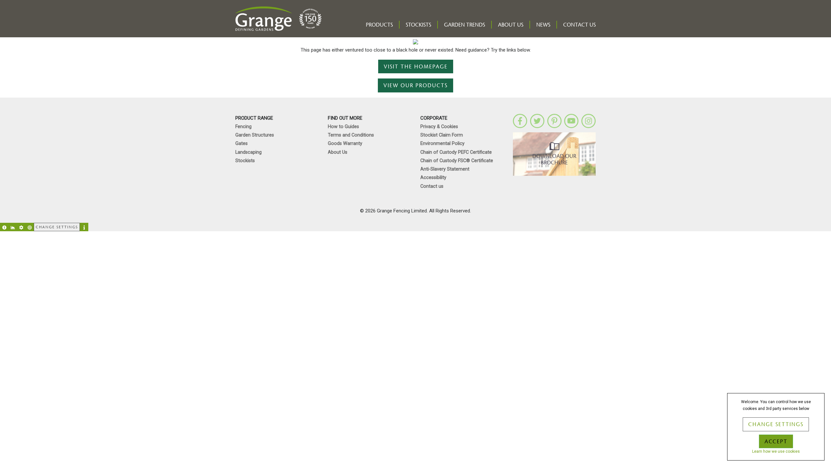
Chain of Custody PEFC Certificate (456, 152)
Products (379, 25)
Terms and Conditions (351, 135)
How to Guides (343, 126)
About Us (510, 25)
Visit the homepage (416, 67)
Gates (241, 143)
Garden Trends (464, 25)
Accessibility (433, 177)
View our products (415, 85)
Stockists (418, 25)
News (543, 25)
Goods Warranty (345, 143)
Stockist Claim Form (441, 135)
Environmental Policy (442, 143)
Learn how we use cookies (776, 451)
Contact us (579, 25)
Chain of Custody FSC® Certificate (456, 160)
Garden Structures (254, 135)
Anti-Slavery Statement (444, 169)
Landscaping (248, 152)
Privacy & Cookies (439, 126)
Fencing (243, 126)
